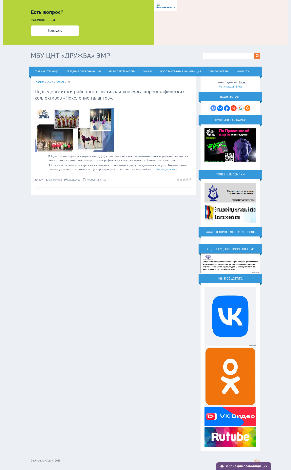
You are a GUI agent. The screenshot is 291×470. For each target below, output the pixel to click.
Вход (239, 86)
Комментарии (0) (96, 179)
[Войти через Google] (240, 108)
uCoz (257, 460)
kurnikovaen (55, 179)
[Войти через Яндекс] (234, 108)
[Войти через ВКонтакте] (220, 108)
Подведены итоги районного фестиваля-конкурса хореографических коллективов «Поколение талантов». (109, 94)
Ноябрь (60, 81)
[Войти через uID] (213, 108)
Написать (55, 30)
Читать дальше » (166, 169)
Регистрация (226, 86)
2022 (50, 81)
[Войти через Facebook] (227, 108)
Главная (39, 81)
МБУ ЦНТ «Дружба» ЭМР (70, 55)
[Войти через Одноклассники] (247, 108)
